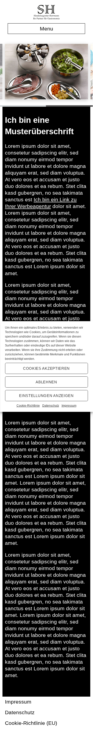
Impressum (69, 405)
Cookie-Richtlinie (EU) (31, 723)
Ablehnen (46, 382)
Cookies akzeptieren (46, 368)
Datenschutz (50, 405)
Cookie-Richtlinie (28, 405)
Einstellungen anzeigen (46, 395)
